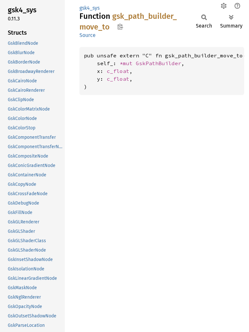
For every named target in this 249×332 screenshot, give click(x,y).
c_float (118, 71)
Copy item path (120, 26)
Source (87, 35)
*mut (128, 63)
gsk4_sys (89, 8)
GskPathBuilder (158, 63)
